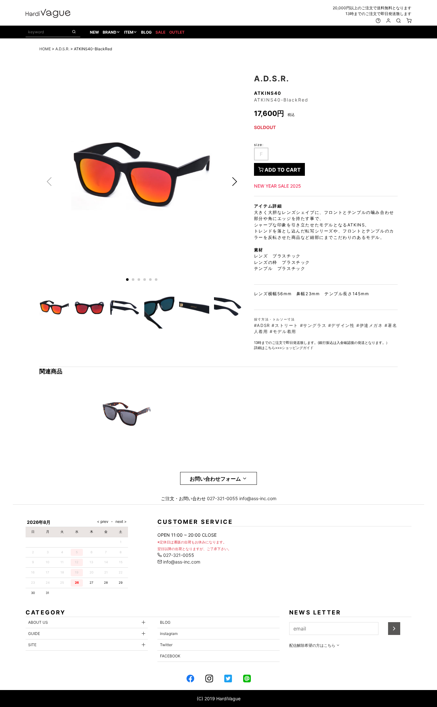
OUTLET (177, 32)
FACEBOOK (170, 656)
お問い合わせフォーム (216, 478)
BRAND (109, 32)
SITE (32, 644)
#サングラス (313, 325)
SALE (160, 32)
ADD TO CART (282, 170)
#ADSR (262, 325)
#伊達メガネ (369, 325)
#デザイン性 (341, 325)
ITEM (128, 32)
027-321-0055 (222, 498)
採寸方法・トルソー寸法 (274, 319)
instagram (169, 633)
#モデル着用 (283, 331)
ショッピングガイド (298, 347)
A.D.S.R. (62, 48)
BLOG (146, 32)
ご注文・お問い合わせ (183, 498)
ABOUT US (38, 622)
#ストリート (285, 325)
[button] (234, 181)
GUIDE (34, 633)
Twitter (166, 644)
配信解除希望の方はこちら (312, 645)
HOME (45, 48)
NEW (94, 32)
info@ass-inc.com (257, 498)
